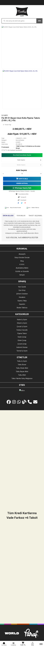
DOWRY (5, 115)
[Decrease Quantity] (3, 174)
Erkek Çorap (22, 340)
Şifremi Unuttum (22, 294)
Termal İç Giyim (22, 351)
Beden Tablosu (35, 207)
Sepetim (22, 304)
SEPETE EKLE (23, 179)
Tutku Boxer (22, 365)
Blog (22, 261)
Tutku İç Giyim (22, 361)
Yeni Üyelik (22, 287)
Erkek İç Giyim (22, 323)
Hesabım (22, 297)
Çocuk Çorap (22, 344)
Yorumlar (21, 216)
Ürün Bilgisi (8, 216)
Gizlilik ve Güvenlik (22, 271)
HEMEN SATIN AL (22, 183)
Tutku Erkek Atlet (22, 368)
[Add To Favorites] (22, 194)
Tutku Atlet (22, 375)
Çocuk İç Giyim (22, 326)
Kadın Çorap (22, 337)
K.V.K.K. (22, 264)
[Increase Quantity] (40, 174)
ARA (39, 21)
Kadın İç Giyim (22, 320)
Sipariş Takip (22, 301)
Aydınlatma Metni (22, 268)
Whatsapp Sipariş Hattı (23, 188)
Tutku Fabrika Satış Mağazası (22, 378)
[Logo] (22, 11)
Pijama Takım (22, 333)
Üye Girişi (22, 290)
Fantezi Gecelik (22, 330)
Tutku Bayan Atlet (22, 371)
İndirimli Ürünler (22, 347)
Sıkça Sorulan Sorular (15, 207)
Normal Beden (20, 140)
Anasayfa (22, 254)
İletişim (22, 275)
